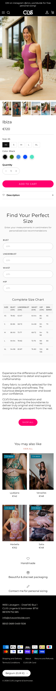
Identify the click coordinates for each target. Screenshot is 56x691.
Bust (6, 237)
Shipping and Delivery (12, 656)
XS (6, 142)
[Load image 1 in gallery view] (28, 56)
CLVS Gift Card (29, 660)
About (28, 656)
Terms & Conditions (11, 660)
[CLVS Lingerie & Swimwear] (28, 10)
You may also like (28, 441)
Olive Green (11, 154)
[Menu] (3, 10)
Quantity (7, 162)
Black (5, 154)
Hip (5, 279)
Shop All (28, 419)
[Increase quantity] (17, 168)
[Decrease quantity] (5, 168)
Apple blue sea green (31, 154)
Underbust (10, 251)
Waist (6, 265)
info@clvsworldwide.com (16, 615)
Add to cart (28, 181)
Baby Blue (18, 154)
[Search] (10, 10)
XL (36, 142)
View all (28, 446)
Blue (25, 154)
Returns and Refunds (43, 656)
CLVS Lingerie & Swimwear (21, 678)
